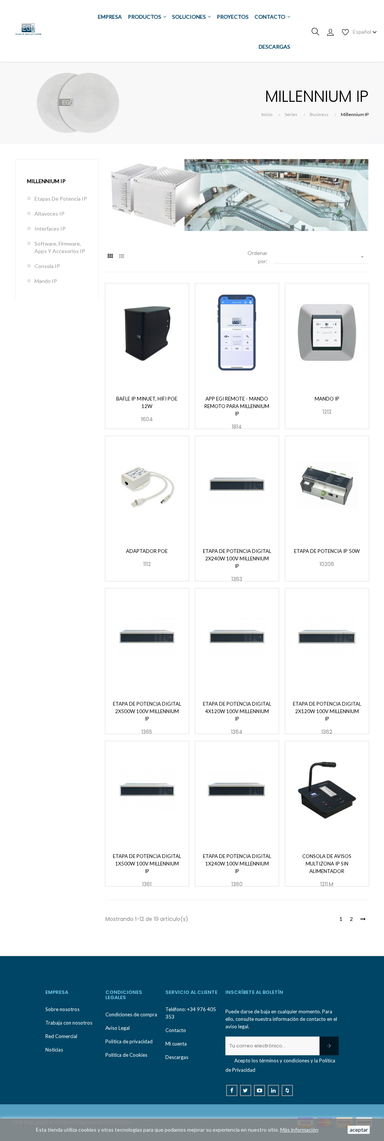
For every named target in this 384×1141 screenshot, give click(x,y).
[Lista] (121, 256)
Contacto (175, 1030)
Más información (299, 1129)
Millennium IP (46, 181)
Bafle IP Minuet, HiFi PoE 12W (146, 402)
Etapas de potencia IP (60, 198)
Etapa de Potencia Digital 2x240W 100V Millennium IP (237, 558)
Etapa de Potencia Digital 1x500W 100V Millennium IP (147, 863)
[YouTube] (259, 1090)
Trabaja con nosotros (68, 1023)
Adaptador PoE (147, 551)
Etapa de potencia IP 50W (327, 551)
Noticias (54, 1050)
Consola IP (47, 266)
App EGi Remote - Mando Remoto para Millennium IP (236, 406)
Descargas (176, 1057)
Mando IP (45, 281)
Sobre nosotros (62, 1009)
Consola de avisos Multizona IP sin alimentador (326, 863)
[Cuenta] (330, 32)
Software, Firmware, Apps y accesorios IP (59, 247)
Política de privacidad (129, 1041)
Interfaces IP (50, 228)
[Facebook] (232, 1090)
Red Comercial (61, 1036)
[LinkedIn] (273, 1090)
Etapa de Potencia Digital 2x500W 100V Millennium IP (147, 711)
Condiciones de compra (131, 1014)
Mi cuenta (176, 1044)
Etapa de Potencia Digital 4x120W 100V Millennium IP (237, 711)
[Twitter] (245, 1090)
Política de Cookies (126, 1055)
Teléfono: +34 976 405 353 (190, 1013)
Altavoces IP (49, 213)
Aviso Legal (117, 1028)
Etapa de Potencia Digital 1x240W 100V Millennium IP (237, 863)
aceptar (359, 1129)
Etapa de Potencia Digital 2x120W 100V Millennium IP (327, 711)
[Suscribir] (329, 1046)
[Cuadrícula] (110, 256)
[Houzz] (287, 1090)
